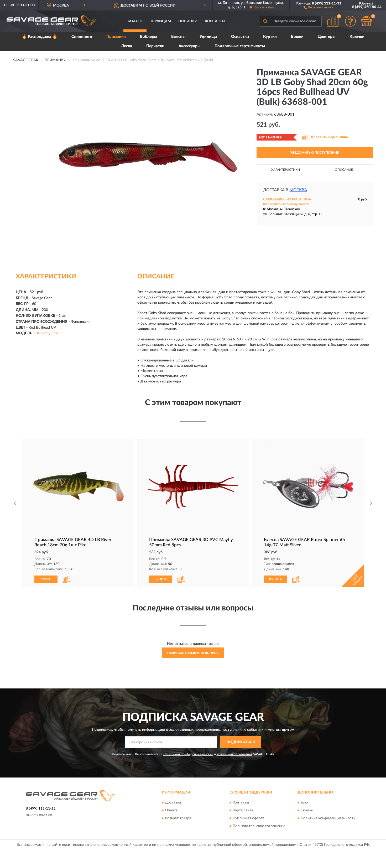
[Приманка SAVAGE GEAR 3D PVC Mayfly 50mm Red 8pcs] (193, 486)
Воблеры (148, 37)
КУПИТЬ (46, 579)
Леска (126, 46)
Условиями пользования (234, 754)
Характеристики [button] (285, 169)
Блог (305, 803)
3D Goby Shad (48, 333)
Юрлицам (161, 21)
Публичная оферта (248, 818)
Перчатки (155, 46)
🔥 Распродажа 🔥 (39, 37)
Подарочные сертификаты (240, 46)
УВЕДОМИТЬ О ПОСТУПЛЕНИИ (314, 152)
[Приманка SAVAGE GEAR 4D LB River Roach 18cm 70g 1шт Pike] (78, 486)
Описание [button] (344, 169)
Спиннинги (81, 37)
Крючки (357, 37)
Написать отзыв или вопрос (193, 653)
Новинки (187, 21)
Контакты (215, 21)
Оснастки (240, 37)
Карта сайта (243, 810)
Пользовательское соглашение (259, 826)
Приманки (116, 37)
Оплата (171, 810)
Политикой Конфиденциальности (188, 754)
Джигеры (326, 37)
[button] (318, 7)
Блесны (178, 37)
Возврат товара (178, 818)
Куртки (270, 37)
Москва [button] (298, 190)
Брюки (297, 37)
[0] (366, 21)
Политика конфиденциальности (328, 818)
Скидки (307, 810)
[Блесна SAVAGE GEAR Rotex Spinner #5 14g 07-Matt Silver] (307, 486)
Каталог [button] (135, 21)
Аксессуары (189, 46)
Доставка (173, 803)
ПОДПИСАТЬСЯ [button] (240, 742)
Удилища (208, 37)
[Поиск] (265, 21)
